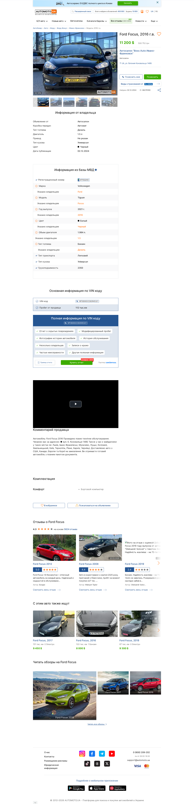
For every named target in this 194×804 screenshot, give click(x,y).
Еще (153, 21)
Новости (139, 21)
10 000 (134, 11)
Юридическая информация (51, 766)
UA (152, 11)
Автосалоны (76, 21)
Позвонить (152, 77)
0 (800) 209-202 (141, 752)
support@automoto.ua (138, 760)
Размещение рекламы (55, 760)
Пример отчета (46, 362)
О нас (47, 752)
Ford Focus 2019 (134, 564)
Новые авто (57, 21)
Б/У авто (41, 21)
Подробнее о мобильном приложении (97, 780)
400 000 (121, 11)
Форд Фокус (62, 28)
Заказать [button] (128, 3)
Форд (52, 28)
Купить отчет (81, 362)
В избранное (50, 505)
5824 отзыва (70, 529)
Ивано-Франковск (76, 28)
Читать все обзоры (96, 724)
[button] (115, 63)
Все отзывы (121, 21)
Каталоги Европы (95, 21)
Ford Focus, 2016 (86, 640)
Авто (46, 28)
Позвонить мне (132, 77)
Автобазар (37, 28)
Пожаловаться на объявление (94, 505)
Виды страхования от (132, 84)
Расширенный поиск (83, 11)
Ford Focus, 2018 (129, 640)
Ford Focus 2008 (88, 564)
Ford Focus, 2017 (43, 640)
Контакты (49, 756)
